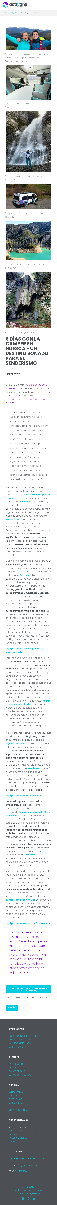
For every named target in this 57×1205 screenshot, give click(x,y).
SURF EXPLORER (16, 1046)
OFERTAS (13, 1067)
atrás (12, 1007)
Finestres (30, 854)
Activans (25, 501)
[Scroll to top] (51, 1199)
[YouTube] (34, 1199)
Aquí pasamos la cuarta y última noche (28, 923)
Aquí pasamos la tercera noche (24, 795)
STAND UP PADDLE (18, 1106)
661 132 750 (21, 1171)
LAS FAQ (13, 1141)
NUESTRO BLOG (16, 1134)
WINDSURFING (16, 1092)
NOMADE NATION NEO (20, 1043)
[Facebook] (23, 1199)
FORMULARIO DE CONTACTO (27, 1158)
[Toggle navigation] (52, 4)
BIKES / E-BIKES (16, 1099)
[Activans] (15, 5)
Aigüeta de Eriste (15, 743)
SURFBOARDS (15, 1102)
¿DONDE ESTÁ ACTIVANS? (21, 1130)
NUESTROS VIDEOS (18, 1137)
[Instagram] (28, 1199)
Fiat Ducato (12, 519)
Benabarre (34, 768)
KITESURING (14, 1095)
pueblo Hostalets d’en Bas (20, 899)
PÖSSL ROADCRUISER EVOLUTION (25, 1036)
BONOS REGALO (17, 1071)
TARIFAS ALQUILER (17, 1064)
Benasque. (26, 575)
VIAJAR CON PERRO (19, 1109)
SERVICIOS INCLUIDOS (20, 1074)
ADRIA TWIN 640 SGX (19, 1039)
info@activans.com (26, 1165)
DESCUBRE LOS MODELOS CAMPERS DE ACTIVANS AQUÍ (28, 989)
